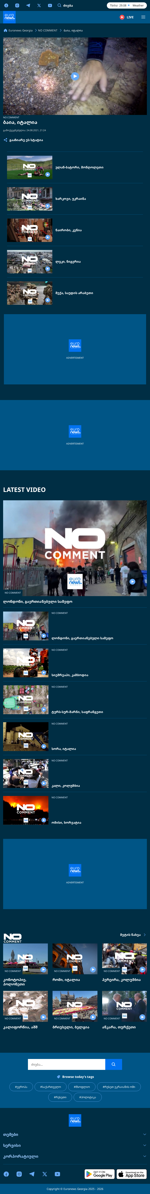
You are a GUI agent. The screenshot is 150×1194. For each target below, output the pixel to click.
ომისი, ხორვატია (66, 823)
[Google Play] (99, 1174)
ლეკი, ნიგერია (68, 262)
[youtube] (50, 5)
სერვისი (12, 1145)
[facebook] (6, 5)
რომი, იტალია (66, 979)
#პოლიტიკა (87, 1097)
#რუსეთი (60, 1097)
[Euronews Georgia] (9, 17)
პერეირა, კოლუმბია (121, 979)
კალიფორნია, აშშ (20, 1027)
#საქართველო (50, 1087)
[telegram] (28, 5)
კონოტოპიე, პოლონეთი (14, 981)
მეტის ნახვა (130, 935)
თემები (10, 1134)
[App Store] (131, 1174)
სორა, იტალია (64, 749)
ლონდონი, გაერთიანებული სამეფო (37, 601)
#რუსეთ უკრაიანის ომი (119, 1087)
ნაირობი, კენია (68, 230)
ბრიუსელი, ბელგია (71, 1027)
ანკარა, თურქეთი (119, 1027)
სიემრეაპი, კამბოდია (70, 675)
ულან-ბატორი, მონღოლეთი (79, 167)
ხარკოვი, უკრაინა (70, 199)
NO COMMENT (11, 117)
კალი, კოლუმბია (66, 786)
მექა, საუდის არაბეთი (74, 293)
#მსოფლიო (82, 1087)
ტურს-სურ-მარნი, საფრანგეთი (77, 712)
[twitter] (39, 5)
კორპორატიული (20, 1156)
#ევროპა (21, 1087)
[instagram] (17, 5)
